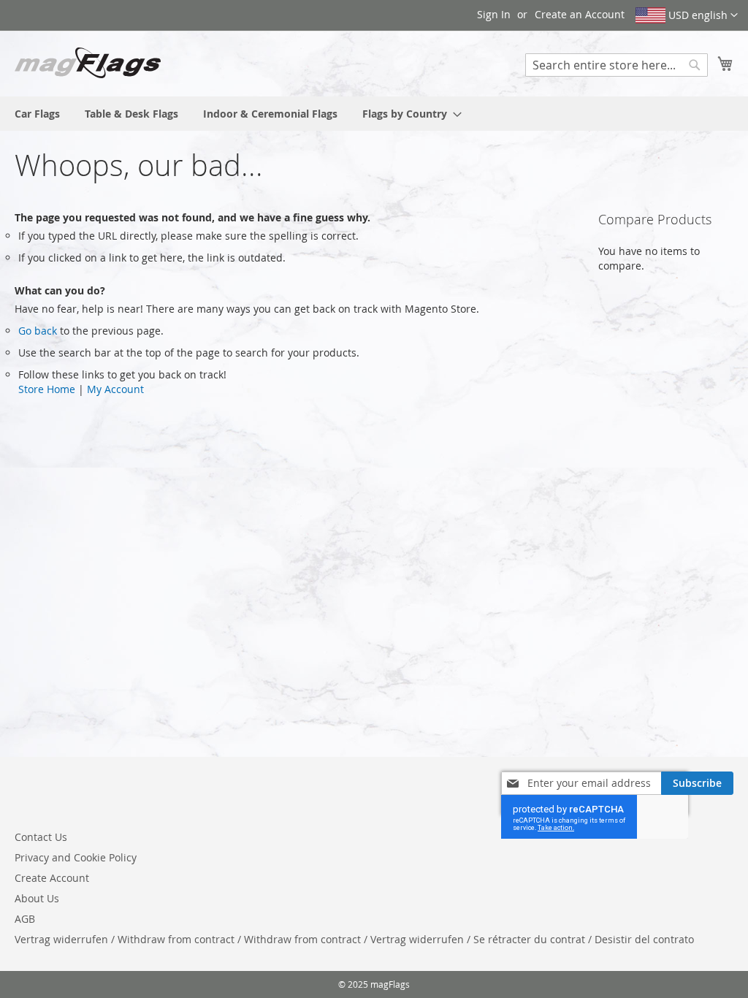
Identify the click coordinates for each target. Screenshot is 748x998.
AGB (25, 919)
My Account (115, 389)
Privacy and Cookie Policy (76, 857)
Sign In (494, 14)
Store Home (46, 389)
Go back (37, 331)
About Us (37, 898)
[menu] (374, 113)
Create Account (52, 878)
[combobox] (616, 65)
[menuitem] (37, 113)
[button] (687, 15)
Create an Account (580, 14)
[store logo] (88, 62)
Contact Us (41, 837)
